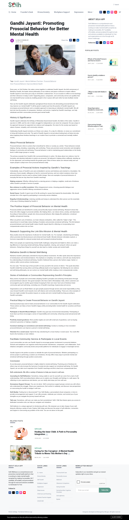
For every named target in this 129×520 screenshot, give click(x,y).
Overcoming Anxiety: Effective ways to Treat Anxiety (95, 126)
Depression (78, 12)
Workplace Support (62, 12)
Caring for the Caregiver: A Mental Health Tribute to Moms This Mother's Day (54, 452)
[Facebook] (100, 12)
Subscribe (104, 490)
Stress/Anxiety (43, 12)
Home (13, 12)
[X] (104, 12)
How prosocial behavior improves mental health (26, 84)
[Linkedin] (108, 12)
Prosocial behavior (50, 81)
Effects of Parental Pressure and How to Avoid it (97, 60)
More (90, 12)
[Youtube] (115, 12)
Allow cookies (116, 517)
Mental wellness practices (34, 81)
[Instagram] (112, 12)
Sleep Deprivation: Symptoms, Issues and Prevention (95, 109)
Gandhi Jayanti (19, 81)
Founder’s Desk (27, 12)
